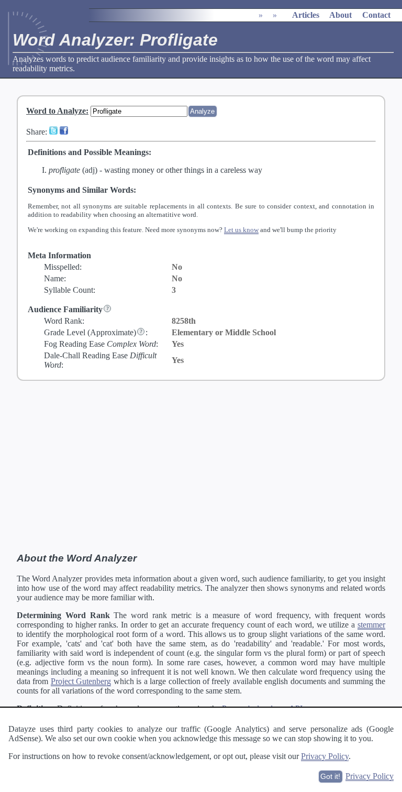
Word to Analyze (56, 110)
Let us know (241, 230)
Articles (305, 14)
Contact (376, 14)
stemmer (371, 624)
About (340, 14)
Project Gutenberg (81, 681)
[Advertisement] (201, 466)
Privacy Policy (325, 756)
